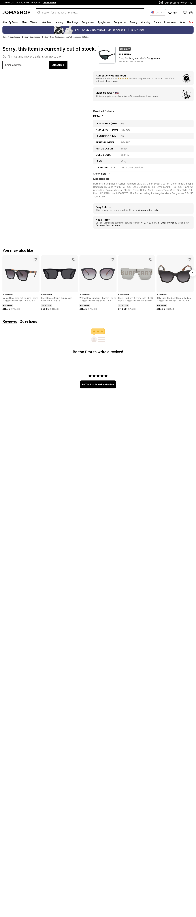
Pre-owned (170, 22)
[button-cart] (191, 12)
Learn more (112, 81)
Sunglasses (88, 22)
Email (163, 222)
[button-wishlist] (185, 12)
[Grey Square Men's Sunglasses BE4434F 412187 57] (74, 259)
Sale (191, 22)
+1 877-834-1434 (150, 222)
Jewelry (59, 22)
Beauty (134, 22)
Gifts (182, 22)
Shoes (157, 22)
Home (5, 37)
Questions (28, 321)
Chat (171, 222)
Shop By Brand (10, 22)
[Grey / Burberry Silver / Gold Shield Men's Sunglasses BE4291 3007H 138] (151, 259)
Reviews (9, 321)
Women (34, 22)
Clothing (145, 22)
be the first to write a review (98, 384)
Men (24, 22)
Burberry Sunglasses (31, 37)
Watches (46, 22)
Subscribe (58, 64)
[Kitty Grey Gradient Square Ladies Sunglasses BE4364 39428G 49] (189, 259)
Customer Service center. (108, 225)
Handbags (72, 22)
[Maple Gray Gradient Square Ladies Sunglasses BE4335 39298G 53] (35, 259)
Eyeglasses (104, 22)
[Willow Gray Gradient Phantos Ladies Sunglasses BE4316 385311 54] (112, 259)
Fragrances (120, 22)
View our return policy (149, 210)
